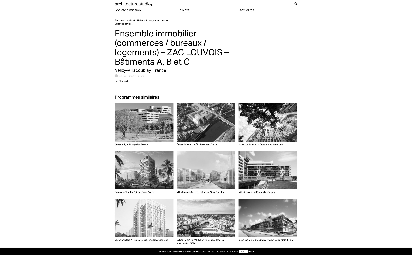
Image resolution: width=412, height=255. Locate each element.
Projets (184, 10)
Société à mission (128, 10)
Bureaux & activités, (126, 20)
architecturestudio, (134, 3)
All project (123, 81)
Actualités (247, 10)
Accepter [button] (243, 251)
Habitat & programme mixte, (152, 20)
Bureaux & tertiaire (124, 23)
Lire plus (251, 251)
